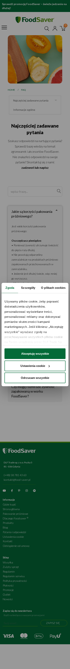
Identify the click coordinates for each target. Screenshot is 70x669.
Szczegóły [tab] (28, 287)
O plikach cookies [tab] (53, 287)
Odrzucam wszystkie (35, 377)
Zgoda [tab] (9, 287)
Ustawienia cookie (32, 365)
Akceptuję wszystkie (35, 353)
